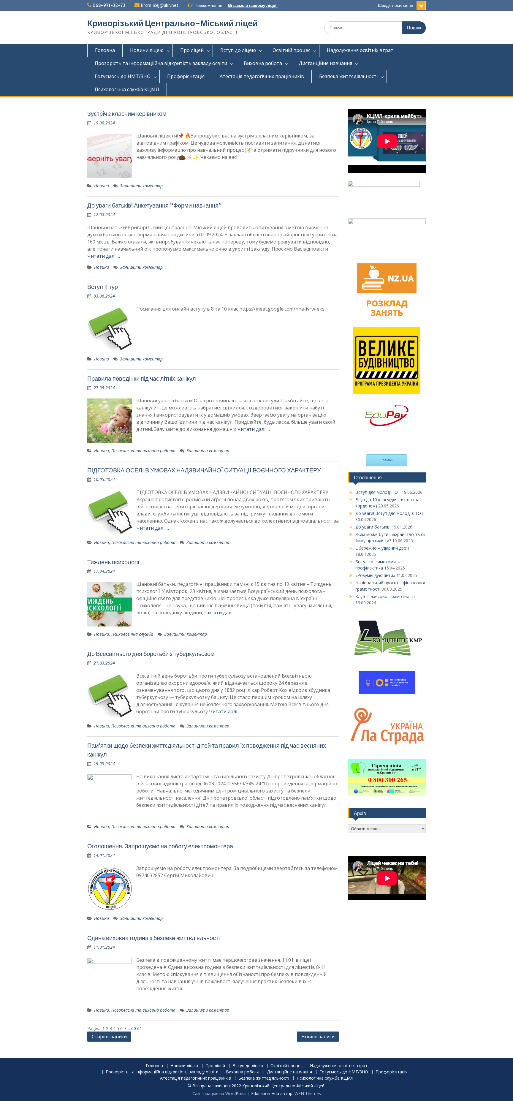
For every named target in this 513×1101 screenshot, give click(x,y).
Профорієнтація (186, 76)
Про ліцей (192, 50)
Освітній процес (291, 50)
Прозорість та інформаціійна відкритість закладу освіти (161, 63)
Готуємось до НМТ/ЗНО (123, 76)
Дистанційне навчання (325, 63)
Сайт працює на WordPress (219, 1093)
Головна (105, 50)
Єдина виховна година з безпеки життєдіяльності (153, 938)
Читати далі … (103, 256)
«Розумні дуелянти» (375, 575)
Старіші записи (109, 1036)
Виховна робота (263, 63)
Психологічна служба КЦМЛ (127, 89)
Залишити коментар (141, 186)
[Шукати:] (375, 27)
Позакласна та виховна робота (143, 450)
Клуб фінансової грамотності (385, 596)
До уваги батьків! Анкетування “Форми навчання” (154, 205)
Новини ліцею (147, 50)
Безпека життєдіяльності (348, 76)
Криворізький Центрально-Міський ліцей (172, 23)
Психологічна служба (132, 634)
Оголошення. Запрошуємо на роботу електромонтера (160, 846)
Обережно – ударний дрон (382, 548)
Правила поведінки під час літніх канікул (141, 378)
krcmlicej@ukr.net (159, 5)
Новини (101, 186)
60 (134, 1028)
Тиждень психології (113, 562)
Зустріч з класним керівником (127, 113)
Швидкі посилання (395, 5)
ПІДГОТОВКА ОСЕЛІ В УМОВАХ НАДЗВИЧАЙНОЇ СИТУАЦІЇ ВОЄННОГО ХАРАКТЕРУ (204, 470)
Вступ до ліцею (238, 50)
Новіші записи (318, 1036)
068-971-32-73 (109, 5)
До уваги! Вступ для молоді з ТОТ (389, 513)
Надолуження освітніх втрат (360, 50)
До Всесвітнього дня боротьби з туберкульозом (151, 653)
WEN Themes (307, 1093)
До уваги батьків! (372, 527)
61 (139, 1028)
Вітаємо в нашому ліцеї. (253, 5)
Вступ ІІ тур (102, 286)
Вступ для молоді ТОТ (377, 492)
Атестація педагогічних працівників (262, 76)
